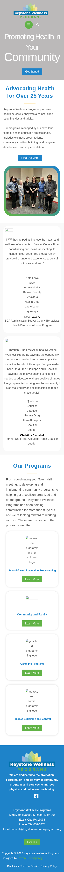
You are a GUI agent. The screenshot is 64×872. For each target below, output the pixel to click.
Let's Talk (32, 842)
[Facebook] (36, 796)
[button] (37, 25)
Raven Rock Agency (30, 858)
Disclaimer (13, 866)
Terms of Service (30, 866)
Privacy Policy (49, 866)
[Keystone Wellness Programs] (30, 10)
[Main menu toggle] (29, 25)
